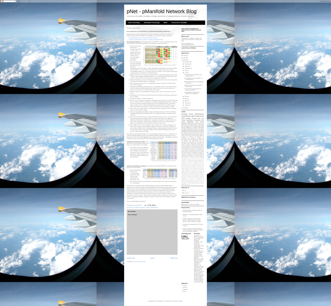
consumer (191, 136)
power (195, 129)
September (187, 68)
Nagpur (202, 130)
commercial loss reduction (186, 175)
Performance (186, 131)
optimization (199, 179)
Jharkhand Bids (154, 207)
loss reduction (191, 177)
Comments (186, 193)
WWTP (201, 172)
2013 (184, 57)
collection (191, 155)
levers (191, 156)
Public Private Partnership (189, 143)
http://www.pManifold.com (187, 44)
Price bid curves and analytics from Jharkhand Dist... (193, 75)
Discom (189, 163)
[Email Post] (145, 205)
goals (201, 176)
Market (199, 165)
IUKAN (202, 125)
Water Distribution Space (186, 173)
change (200, 173)
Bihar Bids (184, 125)
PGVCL (187, 168)
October (187, 66)
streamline (197, 181)
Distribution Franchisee (139, 207)
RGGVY (200, 143)
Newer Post (131, 258)
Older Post (174, 258)
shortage (183, 181)
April (186, 98)
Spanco (183, 144)
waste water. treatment (193, 183)
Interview (199, 123)
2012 (184, 60)
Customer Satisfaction (198, 127)
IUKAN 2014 (184, 135)
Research (193, 171)
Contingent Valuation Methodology (195, 161)
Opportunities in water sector (196, 167)
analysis (190, 153)
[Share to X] (151, 205)
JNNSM (191, 133)
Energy (147, 207)
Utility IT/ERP (199, 135)
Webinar (183, 153)
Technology (194, 131)
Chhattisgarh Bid (196, 147)
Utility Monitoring (187, 129)
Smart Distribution (187, 122)
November (187, 64)
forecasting (195, 176)
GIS (203, 147)
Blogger (180, 301)
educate (189, 176)
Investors (189, 165)
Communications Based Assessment (195, 160)
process (195, 180)
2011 (184, 107)
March (186, 100)
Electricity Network (192, 139)
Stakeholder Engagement (192, 134)
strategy (191, 181)
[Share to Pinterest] (155, 205)
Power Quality (186, 152)
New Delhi (186, 167)
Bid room (188, 147)
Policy (202, 151)
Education (183, 139)
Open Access (192, 151)
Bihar (197, 157)
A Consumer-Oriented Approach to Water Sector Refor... (192, 89)
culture (184, 176)
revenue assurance (199, 156)
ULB (189, 172)
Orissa (182, 168)
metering (197, 177)
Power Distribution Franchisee (191, 120)
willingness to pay (184, 184)
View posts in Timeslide (179, 22)
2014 (184, 55)
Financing (201, 139)
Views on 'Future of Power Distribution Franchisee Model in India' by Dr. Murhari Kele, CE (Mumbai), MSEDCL (193, 230)
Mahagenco (193, 149)
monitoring (183, 138)
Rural (200, 133)
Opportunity (191, 142)
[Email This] (148, 205)
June (186, 72)
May (186, 96)
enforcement (184, 156)
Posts (185, 190)
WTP (188, 144)
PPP (196, 133)
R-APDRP (194, 152)
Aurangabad (185, 157)
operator (192, 179)
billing (193, 144)
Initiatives (186, 140)
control (202, 175)
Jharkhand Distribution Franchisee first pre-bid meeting (143, 38)
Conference (183, 161)
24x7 (185, 126)
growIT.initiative (200, 144)
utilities (185, 133)
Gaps (201, 134)
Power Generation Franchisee (196, 168)
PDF (198, 151)
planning (190, 180)
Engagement (196, 163)
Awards (192, 157)
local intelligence (187, 146)
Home (152, 258)
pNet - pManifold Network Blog (162, 11)
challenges (184, 155)
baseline (183, 136)
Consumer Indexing (196, 138)
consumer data (198, 155)
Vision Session (195, 172)
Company (185, 289)
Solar (182, 134)
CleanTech (130, 207)
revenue (200, 180)
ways (201, 183)
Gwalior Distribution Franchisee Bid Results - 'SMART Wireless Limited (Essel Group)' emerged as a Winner (192, 220)
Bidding (188, 127)
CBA (193, 159)
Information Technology (152, 22)
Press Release (200, 142)
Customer (183, 163)
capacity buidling (198, 153)
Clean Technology (134, 22)
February (187, 103)
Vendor (200, 152)
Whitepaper (195, 173)
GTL (191, 164)
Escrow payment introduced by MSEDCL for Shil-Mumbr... (192, 93)
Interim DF (183, 165)
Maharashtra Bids (196, 140)
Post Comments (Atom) (140, 261)
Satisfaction (183, 172)
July (186, 70)
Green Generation (198, 164)
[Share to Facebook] (153, 205)
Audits (182, 147)
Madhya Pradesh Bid (193, 118)
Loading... (183, 49)
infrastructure (184, 177)
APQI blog (199, 146)
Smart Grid (191, 135)
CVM (198, 159)
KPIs (192, 148)
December (187, 61)
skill (187, 181)
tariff (194, 146)
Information (186, 148)
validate (184, 183)
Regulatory (195, 169)
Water (165, 22)
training (202, 181)
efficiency (199, 136)
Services (185, 287)
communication (196, 175)
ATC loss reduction (193, 126)
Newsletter (183, 142)
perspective (183, 180)
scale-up (202, 131)
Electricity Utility (194, 130)
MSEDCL (194, 165)
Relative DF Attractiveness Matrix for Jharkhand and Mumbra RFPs (146, 39)
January (187, 105)
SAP (198, 171)
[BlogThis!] (150, 205)
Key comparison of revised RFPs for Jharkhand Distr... (193, 79)
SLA (201, 171)
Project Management (185, 169)
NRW (186, 151)
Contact (185, 285)
